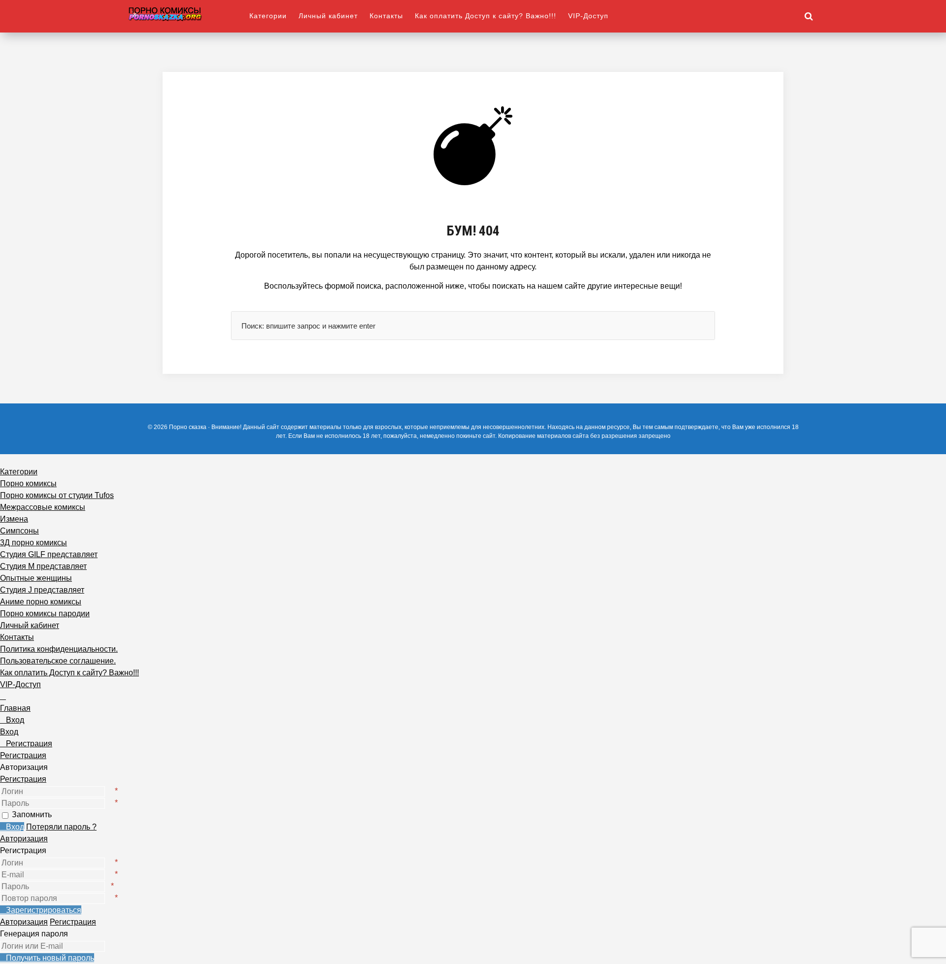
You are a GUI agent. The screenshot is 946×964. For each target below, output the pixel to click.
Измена (14, 519)
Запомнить (32, 814)
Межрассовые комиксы (42, 507)
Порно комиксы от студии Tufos (57, 495)
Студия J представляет (42, 590)
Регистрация (23, 779)
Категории (268, 16)
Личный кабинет (328, 16)
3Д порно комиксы (33, 542)
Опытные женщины (36, 578)
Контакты (386, 16)
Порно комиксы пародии (45, 613)
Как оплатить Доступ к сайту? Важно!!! (485, 16)
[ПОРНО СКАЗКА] (188, 13)
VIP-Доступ (588, 16)
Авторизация (24, 838)
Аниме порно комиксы (40, 602)
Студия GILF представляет (49, 554)
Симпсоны (19, 531)
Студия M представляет (43, 566)
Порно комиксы (28, 483)
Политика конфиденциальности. (59, 649)
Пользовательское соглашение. (58, 661)
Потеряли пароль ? (61, 827)
